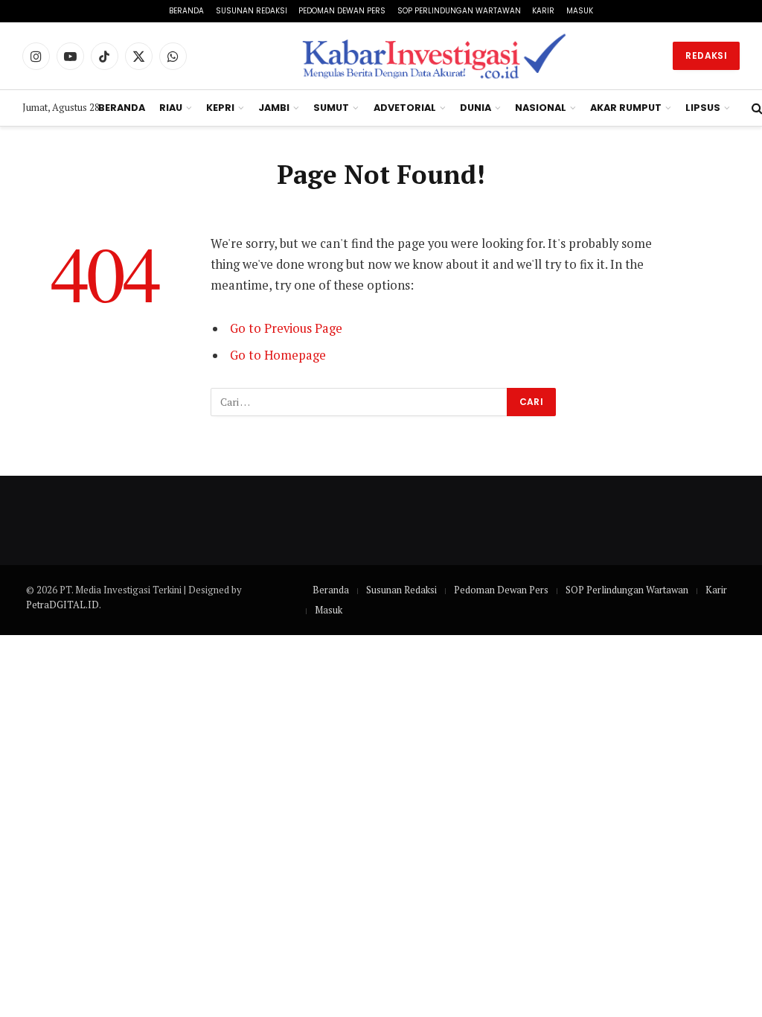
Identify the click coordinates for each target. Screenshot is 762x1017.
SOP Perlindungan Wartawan (459, 10)
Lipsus (702, 107)
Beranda (186, 10)
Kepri (220, 107)
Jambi (273, 107)
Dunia (475, 107)
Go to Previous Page (286, 328)
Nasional (540, 107)
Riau (170, 107)
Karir (543, 10)
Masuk (579, 10)
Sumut (331, 107)
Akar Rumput (626, 107)
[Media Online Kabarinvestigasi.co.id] (436, 55)
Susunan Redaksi (251, 10)
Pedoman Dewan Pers (341, 10)
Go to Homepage (278, 355)
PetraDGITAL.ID (62, 604)
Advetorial (405, 107)
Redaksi (706, 55)
